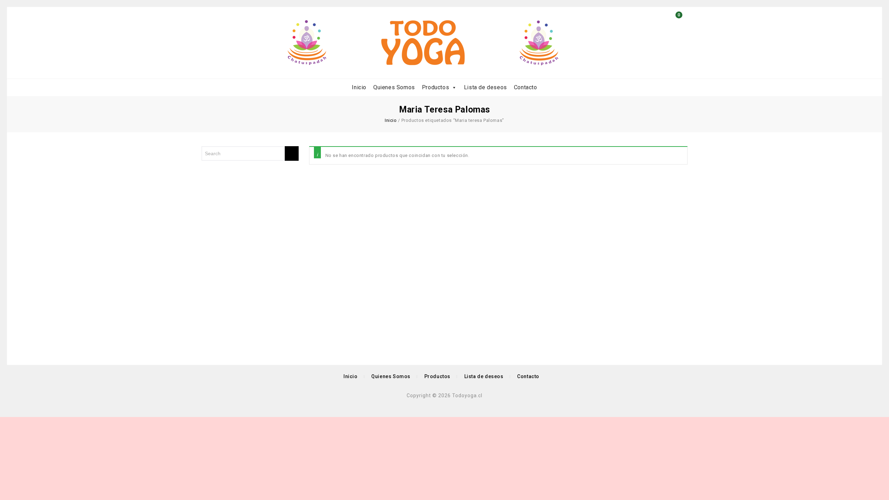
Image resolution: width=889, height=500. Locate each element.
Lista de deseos (485, 87)
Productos (435, 87)
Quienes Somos (394, 87)
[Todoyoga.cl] (423, 43)
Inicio (359, 87)
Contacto (525, 87)
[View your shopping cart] (677, 26)
